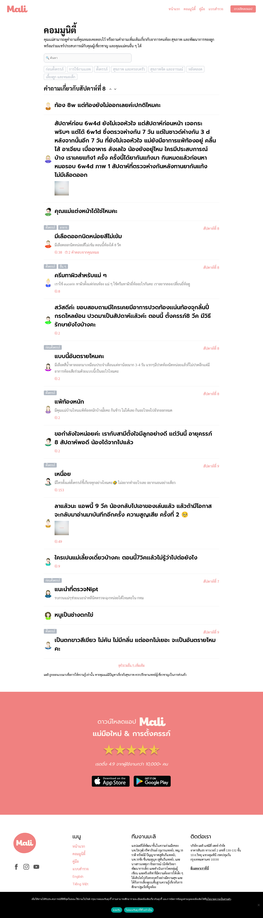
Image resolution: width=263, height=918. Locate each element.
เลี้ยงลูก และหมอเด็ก (60, 76)
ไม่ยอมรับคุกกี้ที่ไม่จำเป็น (139, 910)
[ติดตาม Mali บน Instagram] (26, 868)
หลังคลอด (195, 69)
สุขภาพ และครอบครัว (129, 69)
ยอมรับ (116, 910)
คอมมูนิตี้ (190, 9)
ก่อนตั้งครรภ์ (55, 69)
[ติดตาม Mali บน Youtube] (36, 868)
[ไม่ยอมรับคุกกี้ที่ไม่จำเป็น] (258, 905)
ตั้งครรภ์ (102, 69)
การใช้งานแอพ (80, 69)
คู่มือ (202, 9)
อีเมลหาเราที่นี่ (200, 868)
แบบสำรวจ (216, 9)
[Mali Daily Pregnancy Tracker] (20, 9)
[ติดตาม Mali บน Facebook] (16, 868)
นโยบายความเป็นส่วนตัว (218, 899)
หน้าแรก (174, 9)
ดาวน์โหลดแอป (243, 9)
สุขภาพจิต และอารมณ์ (166, 69)
